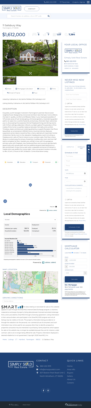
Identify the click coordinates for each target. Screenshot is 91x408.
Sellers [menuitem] (70, 376)
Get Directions (51, 301)
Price (66, 257)
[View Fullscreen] (5, 280)
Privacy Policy (82, 124)
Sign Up (82, 2)
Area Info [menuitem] (71, 369)
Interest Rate (69, 270)
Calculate (74, 279)
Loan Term (68, 253)
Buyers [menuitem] (70, 373)
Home (5, 340)
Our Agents (75, 68)
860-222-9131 (51, 2)
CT (16, 340)
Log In (76, 2)
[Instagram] (48, 391)
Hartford (22, 340)
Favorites (65, 2)
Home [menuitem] (70, 366)
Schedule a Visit (81, 147)
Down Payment (69, 263)
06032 (38, 340)
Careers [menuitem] (70, 383)
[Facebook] (43, 391)
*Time (66, 178)
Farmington (30, 340)
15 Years (83, 253)
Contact (31, 9)
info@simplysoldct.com (49, 369)
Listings (11, 340)
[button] (49, 16)
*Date (66, 170)
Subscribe (74, 131)
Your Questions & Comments (74, 185)
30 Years (76, 253)
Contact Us (68, 68)
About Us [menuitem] (71, 379)
